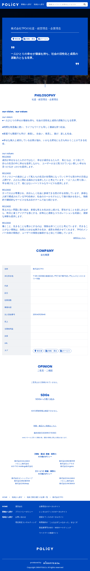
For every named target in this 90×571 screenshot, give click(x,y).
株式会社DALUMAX (22, 461)
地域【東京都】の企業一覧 (37, 497)
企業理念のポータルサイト (49, 506)
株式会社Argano (67, 466)
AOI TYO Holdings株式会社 (22, 466)
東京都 (39, 351)
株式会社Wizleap (22, 483)
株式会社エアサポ (67, 463)
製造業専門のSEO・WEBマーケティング (55, 527)
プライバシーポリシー (24, 511)
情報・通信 (52, 351)
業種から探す (26, 4)
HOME (4, 497)
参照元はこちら (79, 238)
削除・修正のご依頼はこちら (45, 426)
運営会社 (18, 506)
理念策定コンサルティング (25, 522)
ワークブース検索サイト (48, 533)
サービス (66, 351)
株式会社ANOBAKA (67, 483)
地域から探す (39, 4)
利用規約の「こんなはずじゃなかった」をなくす (58, 522)
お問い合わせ (20, 517)
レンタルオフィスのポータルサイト (53, 511)
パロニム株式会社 (22, 463)
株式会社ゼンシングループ (22, 478)
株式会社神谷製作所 (67, 461)
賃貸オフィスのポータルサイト (51, 517)
